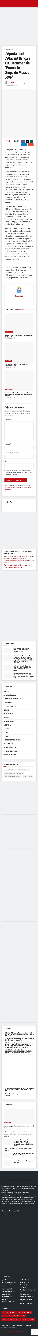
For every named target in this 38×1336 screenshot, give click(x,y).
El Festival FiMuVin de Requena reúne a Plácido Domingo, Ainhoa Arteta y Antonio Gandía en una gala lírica (18, 394)
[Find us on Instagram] (9, 1215)
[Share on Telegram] (24, 144)
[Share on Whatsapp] (31, 141)
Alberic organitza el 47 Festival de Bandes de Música (18, 1149)
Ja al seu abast (9, 721)
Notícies (14, 49)
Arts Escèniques (10, 695)
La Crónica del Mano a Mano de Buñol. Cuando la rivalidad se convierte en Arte (22, 650)
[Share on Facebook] (23, 141)
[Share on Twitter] (27, 141)
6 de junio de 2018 (11, 85)
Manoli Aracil (7, 1129)
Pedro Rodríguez (9, 773)
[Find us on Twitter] (6, 1214)
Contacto (28, 1325)
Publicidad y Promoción (8, 1327)
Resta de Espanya (10, 747)
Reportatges (8, 743)
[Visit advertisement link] (19, 27)
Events (6, 717)
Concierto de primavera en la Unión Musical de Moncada (23, 1154)
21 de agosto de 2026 (10, 397)
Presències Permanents (12, 740)
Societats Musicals (11, 751)
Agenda (6, 691)
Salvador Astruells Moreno (12, 776)
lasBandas (7, 49)
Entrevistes (8, 714)
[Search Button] (36, 3)
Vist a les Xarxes (10, 755)
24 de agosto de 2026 (10, 338)
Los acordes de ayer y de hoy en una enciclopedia (23, 1161)
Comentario (9, 419)
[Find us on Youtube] (12, 1215)
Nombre (7, 444)
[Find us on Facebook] (4, 507)
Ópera (6, 732)
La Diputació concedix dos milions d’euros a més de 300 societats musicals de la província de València (19, 1089)
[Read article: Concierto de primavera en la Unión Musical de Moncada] (7, 1155)
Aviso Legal (4, 1325)
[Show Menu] (2, 3)
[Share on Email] (31, 144)
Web (5, 461)
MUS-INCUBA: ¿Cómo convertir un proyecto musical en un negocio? (16, 365)
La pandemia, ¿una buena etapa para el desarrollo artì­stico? (19, 1126)
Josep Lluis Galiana (10, 770)
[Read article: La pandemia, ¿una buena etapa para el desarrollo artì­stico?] (19, 1116)
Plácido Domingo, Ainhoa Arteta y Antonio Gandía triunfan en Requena (18, 336)
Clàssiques (9, 332)
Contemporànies (10, 706)
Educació (7, 710)
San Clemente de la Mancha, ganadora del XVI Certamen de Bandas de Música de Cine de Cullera (22, 668)
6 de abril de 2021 (17, 1129)
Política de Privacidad (17, 1325)
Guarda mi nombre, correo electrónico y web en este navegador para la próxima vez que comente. (19, 472)
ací (21, 567)
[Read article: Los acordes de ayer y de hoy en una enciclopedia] (7, 1163)
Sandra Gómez (27, 776)
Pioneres (20, 773)
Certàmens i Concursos (12, 699)
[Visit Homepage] (19, 4)
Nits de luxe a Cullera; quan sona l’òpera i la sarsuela (18, 1094)
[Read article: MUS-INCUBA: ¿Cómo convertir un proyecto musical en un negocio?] (19, 352)
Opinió (6, 736)
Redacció (12, 82)
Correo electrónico (11, 453)
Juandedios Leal (24, 770)
